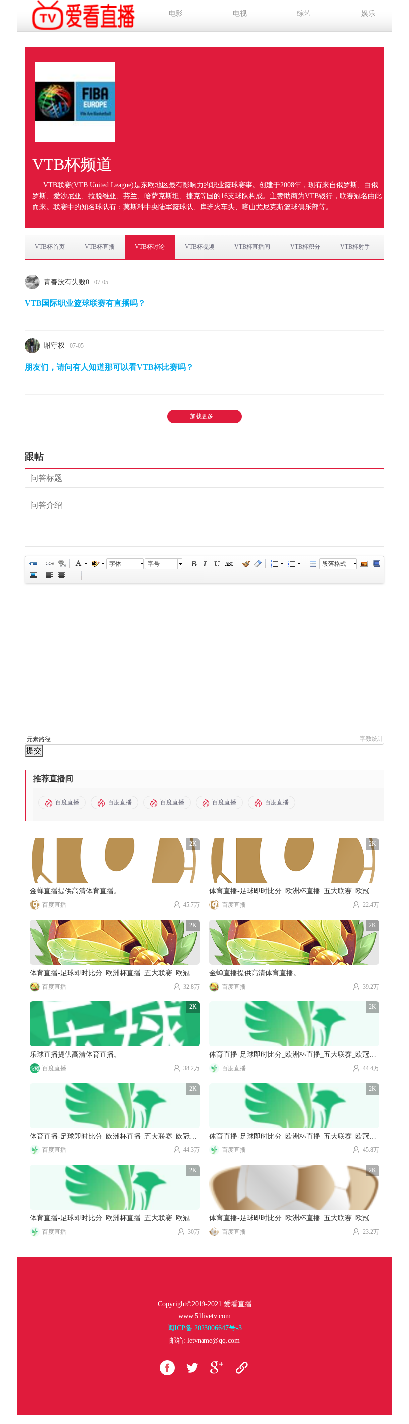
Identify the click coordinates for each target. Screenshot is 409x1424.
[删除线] (229, 564)
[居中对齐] (61, 575)
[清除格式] (257, 564)
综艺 (304, 13)
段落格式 (334, 563)
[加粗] (193, 564)
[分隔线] (73, 575)
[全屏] (376, 564)
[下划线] (217, 564)
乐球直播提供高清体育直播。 (75, 1054)
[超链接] (49, 564)
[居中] (33, 575)
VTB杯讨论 (150, 246)
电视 (240, 13)
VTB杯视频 (199, 246)
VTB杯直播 (100, 246)
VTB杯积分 (305, 246)
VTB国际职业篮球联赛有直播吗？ (85, 303)
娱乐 (368, 13)
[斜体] (205, 564)
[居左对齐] (49, 575)
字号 (154, 563)
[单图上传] (363, 564)
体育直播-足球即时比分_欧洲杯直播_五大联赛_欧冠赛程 (294, 891)
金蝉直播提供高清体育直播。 (75, 891)
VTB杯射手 (355, 246)
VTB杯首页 (50, 246)
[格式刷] (245, 564)
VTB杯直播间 (252, 246)
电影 (176, 13)
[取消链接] (61, 564)
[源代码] (33, 564)
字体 (115, 563)
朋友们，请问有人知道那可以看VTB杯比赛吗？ (109, 367)
